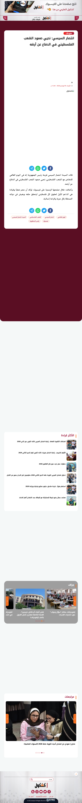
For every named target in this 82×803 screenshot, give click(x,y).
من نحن (51, 796)
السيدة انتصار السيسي (19, 217)
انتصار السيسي (49, 217)
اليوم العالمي (61, 217)
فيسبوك (45, 221)
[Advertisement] (37, 63)
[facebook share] (50, 168)
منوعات (69, 33)
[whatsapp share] (37, 168)
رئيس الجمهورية (34, 221)
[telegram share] (31, 168)
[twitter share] (44, 168)
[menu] (77, 18)
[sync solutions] (50, 801)
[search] (5, 18)
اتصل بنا (31, 796)
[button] (43, 621)
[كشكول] (41, 785)
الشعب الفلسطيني (35, 217)
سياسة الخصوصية (41, 796)
